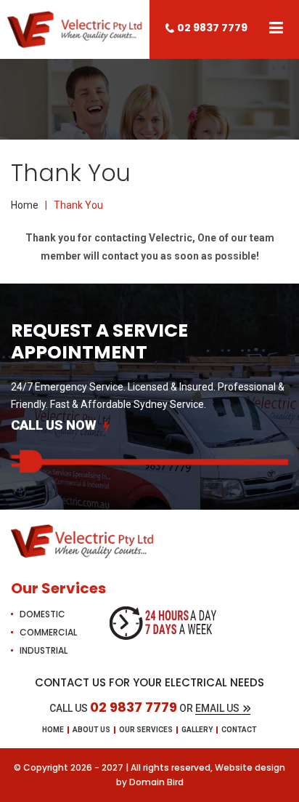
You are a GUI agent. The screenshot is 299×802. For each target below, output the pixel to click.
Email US (217, 708)
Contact (239, 730)
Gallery (197, 730)
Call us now (54, 425)
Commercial (48, 632)
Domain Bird (156, 782)
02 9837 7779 (212, 27)
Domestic (42, 614)
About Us (91, 730)
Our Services (146, 730)
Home (24, 205)
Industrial (43, 650)
